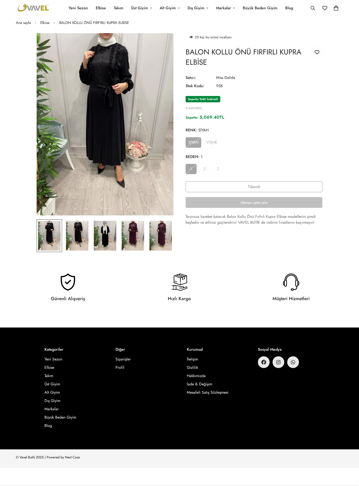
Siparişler (123, 359)
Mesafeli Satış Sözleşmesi (207, 392)
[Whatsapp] (293, 362)
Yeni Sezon (78, 8)
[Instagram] (278, 362)
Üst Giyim (139, 8)
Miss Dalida (225, 77)
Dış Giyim (196, 8)
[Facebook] (264, 362)
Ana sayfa (23, 22)
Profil (120, 367)
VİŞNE (213, 143)
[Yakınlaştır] (163, 43)
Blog (289, 8)
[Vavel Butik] (33, 8)
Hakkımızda (196, 376)
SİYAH (194, 143)
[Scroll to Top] (349, 459)
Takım (118, 8)
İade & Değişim (199, 384)
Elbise (101, 8)
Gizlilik (192, 367)
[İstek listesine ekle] (316, 52)
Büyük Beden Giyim (260, 8)
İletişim (192, 359)
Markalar (223, 8)
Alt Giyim (168, 8)
